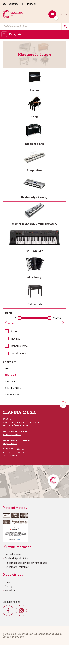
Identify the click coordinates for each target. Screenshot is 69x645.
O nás (8, 582)
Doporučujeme (19, 346)
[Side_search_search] (65, 26)
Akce (14, 331)
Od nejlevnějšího (13, 388)
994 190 (57, 318)
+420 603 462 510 (10, 440)
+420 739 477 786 (10, 431)
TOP (7, 368)
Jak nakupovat (13, 554)
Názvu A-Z (10, 375)
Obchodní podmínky (16, 558)
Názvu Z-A (10, 381)
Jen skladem (18, 353)
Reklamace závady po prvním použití (26, 562)
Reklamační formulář (16, 567)
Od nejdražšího (12, 394)
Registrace (13, 3)
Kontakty (10, 590)
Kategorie (15, 34)
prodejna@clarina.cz (12, 435)
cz (63, 14)
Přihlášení (30, 3)
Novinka (15, 338)
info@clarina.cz (10, 444)
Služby (9, 586)
